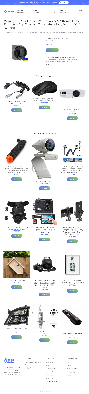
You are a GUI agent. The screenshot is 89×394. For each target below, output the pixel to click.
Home (6, 31)
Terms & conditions (72, 368)
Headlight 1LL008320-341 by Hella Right (16, 329)
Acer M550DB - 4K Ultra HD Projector (72, 110)
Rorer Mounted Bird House (16, 280)
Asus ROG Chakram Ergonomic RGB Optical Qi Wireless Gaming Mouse (44, 99)
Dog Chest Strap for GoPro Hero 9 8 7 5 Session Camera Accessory (16, 228)
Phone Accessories (62, 11)
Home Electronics (37, 11)
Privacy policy (71, 372)
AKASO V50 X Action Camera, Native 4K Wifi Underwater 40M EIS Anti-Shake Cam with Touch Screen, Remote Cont (44, 230)
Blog (73, 10)
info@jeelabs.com (30, 368)
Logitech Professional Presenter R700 (72, 334)
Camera (67, 38)
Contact (69, 365)
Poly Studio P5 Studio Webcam (44, 181)
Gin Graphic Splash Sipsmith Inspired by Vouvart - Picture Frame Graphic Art (72, 282)
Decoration (49, 375)
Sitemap (69, 375)
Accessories (49, 362)
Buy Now (52, 50)
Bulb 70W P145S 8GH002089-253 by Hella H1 (44, 332)
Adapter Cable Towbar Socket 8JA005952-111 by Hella (16, 102)
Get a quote (63, 2)
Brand (81, 10)
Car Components (50, 11)
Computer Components (21, 11)
